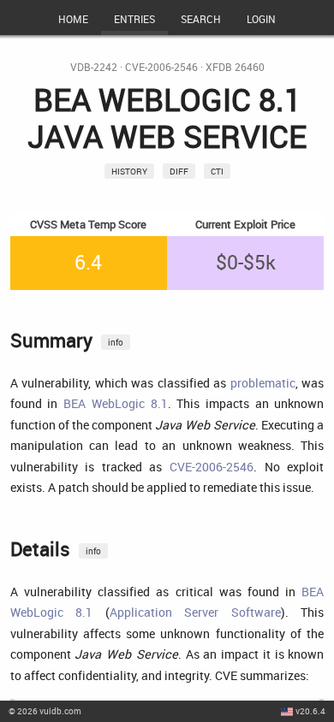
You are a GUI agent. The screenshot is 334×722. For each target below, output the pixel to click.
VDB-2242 (93, 67)
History (129, 171)
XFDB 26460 (235, 67)
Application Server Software (195, 612)
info (115, 342)
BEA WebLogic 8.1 (115, 403)
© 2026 (45, 711)
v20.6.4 (310, 711)
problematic (262, 383)
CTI (217, 171)
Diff (179, 171)
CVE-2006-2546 (161, 67)
